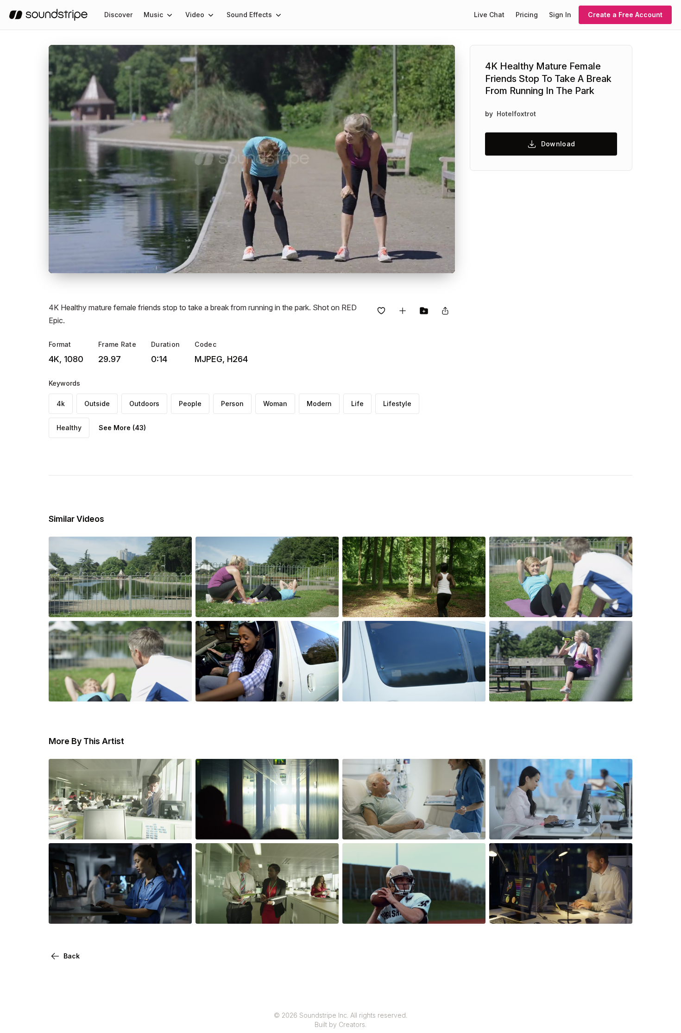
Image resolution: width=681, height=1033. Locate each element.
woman (275, 403)
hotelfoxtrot (516, 114)
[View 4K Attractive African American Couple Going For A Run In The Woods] (414, 604)
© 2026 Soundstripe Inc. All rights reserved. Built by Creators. (340, 1019)
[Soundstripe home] (48, 15)
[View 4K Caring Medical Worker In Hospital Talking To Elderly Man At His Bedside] (414, 826)
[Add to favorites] (381, 310)
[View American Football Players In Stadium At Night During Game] (414, 911)
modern (319, 403)
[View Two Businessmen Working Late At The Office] (560, 911)
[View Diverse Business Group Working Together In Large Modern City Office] (120, 826)
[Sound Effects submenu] (278, 15)
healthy (69, 428)
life (357, 403)
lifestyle (397, 403)
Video (194, 15)
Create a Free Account (625, 15)
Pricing (527, 15)
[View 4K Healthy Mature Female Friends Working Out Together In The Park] (267, 604)
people (190, 403)
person (232, 403)
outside (97, 403)
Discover (118, 15)
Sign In (560, 15)
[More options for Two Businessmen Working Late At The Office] (617, 911)
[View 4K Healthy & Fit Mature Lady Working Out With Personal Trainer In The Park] (560, 604)
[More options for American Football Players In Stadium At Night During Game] (470, 911)
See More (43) (122, 428)
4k (61, 403)
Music (153, 15)
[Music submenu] (169, 15)
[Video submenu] (210, 15)
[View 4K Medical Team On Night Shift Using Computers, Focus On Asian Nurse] (120, 911)
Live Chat (489, 15)
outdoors (144, 403)
